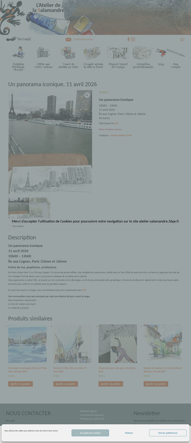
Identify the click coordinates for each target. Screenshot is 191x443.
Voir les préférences (168, 433)
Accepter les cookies (90, 433)
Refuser (129, 433)
